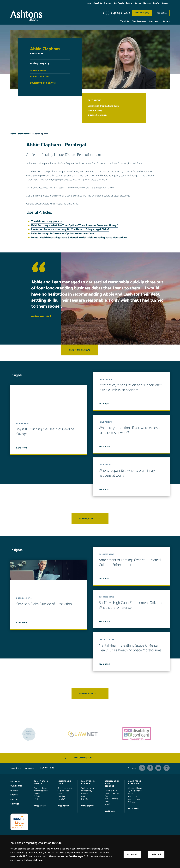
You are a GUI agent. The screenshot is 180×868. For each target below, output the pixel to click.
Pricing (129, 3)
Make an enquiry (142, 12)
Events (156, 3)
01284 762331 (110, 811)
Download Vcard (40, 76)
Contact (165, 3)
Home (88, 3)
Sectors (166, 21)
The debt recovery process (46, 221)
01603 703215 (39, 63)
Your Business (139, 21)
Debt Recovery (95, 110)
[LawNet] (36, 734)
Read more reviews (79, 350)
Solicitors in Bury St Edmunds (112, 784)
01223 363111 (133, 808)
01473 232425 (40, 805)
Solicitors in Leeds (65, 782)
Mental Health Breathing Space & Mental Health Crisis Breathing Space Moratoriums (79, 238)
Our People (119, 3)
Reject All (156, 854)
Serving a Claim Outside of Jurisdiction (44, 604)
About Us (98, 3)
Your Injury (154, 21)
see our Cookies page (72, 856)
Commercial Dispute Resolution (103, 106)
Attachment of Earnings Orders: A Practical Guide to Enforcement (130, 562)
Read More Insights (90, 519)
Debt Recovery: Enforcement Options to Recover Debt (62, 233)
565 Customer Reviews (19, 828)
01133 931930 (63, 805)
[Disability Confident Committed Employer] (90, 734)
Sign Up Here (47, 768)
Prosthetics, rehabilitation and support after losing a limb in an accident (130, 387)
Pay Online (162, 13)
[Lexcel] (144, 734)
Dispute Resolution (97, 115)
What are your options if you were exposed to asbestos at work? (130, 430)
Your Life (124, 21)
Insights (107, 3)
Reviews (147, 3)
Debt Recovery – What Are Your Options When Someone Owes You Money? (74, 225)
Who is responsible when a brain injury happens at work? (127, 473)
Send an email (38, 70)
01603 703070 (87, 805)
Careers (138, 3)
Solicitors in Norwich (43, 83)
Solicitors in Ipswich (41, 782)
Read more (21, 448)
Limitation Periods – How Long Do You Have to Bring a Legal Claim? (70, 229)
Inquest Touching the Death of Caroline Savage (45, 431)
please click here (34, 860)
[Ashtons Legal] (26, 15)
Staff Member (24, 134)
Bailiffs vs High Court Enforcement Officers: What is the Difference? (130, 605)
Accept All (132, 854)
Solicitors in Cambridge (135, 782)
